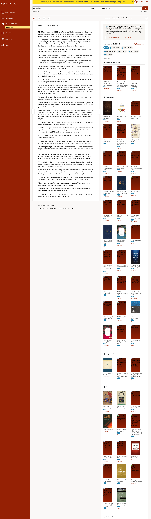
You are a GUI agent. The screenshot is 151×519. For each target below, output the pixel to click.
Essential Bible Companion (121, 430)
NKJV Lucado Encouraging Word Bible (122, 293)
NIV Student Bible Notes (122, 215)
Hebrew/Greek (117, 18)
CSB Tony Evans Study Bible (108, 117)
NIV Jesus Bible (135, 191)
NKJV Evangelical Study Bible (108, 292)
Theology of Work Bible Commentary (136, 480)
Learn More (127, 37)
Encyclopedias (110, 354)
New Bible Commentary (107, 480)
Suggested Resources (113, 63)
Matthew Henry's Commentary (136, 457)
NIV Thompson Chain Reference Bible (108, 241)
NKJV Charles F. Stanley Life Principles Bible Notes (108, 267)
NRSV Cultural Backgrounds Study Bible (123, 342)
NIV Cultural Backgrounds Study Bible (136, 168)
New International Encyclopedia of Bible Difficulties (136, 375)
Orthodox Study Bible (135, 341)
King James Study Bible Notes (108, 140)
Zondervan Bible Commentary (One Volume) (108, 505)
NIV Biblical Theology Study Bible (107, 168)
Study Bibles (110, 97)
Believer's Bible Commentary (135, 407)
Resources (107, 18)
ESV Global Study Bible (122, 117)
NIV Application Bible (135, 140)
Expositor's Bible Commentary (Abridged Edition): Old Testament (122, 84)
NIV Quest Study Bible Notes (108, 215)
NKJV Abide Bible (136, 240)
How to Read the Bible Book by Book (122, 457)
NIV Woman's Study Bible (121, 241)
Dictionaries (110, 517)
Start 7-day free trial (113, 37)
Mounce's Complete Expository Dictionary (134, 84)
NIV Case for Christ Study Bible (122, 167)
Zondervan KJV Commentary (121, 504)
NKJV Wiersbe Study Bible (135, 317)
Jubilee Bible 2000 (44, 205)
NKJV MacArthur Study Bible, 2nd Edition (136, 293)
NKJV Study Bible (122, 317)
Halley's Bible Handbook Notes (108, 457)
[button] (141, 2)
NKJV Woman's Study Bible (107, 341)
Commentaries (111, 387)
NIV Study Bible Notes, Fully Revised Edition (108, 83)
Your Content (127, 18)
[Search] (145, 8)
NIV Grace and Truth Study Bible (122, 192)
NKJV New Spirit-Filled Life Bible (108, 317)
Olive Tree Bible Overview (121, 480)
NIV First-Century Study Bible (108, 192)
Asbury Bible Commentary (121, 407)
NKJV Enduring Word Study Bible (136, 266)
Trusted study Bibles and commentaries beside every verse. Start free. (84, 2)
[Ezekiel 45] (33, 111)
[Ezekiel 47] (98, 111)
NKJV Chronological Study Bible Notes (123, 266)
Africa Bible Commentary (107, 407)
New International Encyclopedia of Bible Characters (122, 375)
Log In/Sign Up (142, 2)
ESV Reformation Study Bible (136, 117)
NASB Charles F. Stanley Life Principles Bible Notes (122, 142)
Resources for (111, 44)
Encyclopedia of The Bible (108, 374)
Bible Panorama (108, 430)
